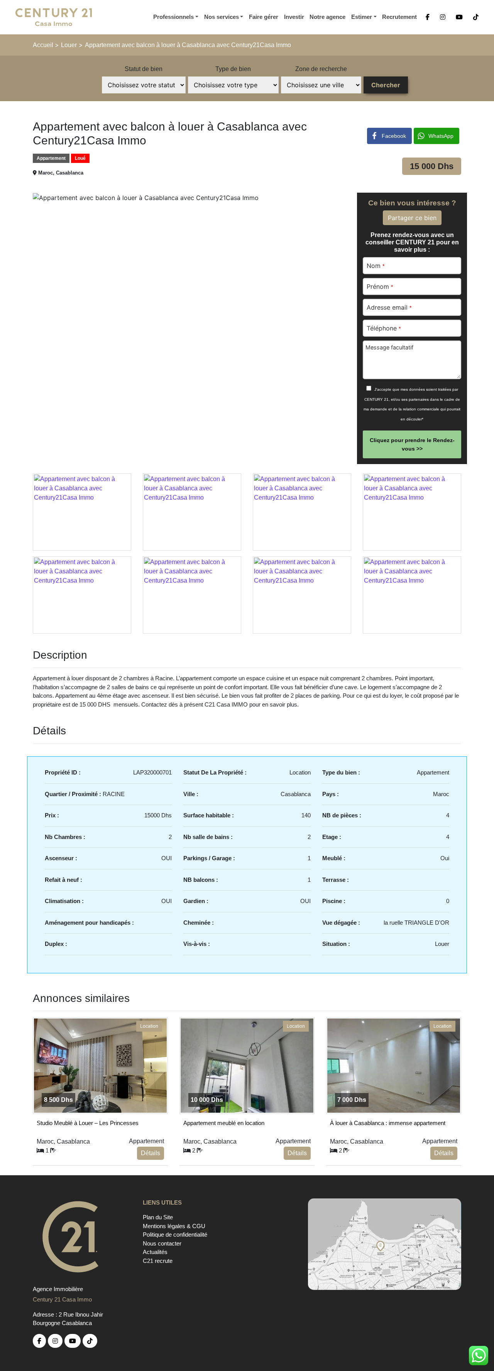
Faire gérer (263, 17)
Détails (150, 1153)
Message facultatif (389, 347)
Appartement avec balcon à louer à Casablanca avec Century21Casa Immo (188, 45)
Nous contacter (162, 1243)
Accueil (44, 45)
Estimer (361, 17)
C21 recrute (158, 1260)
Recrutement (399, 17)
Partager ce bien (412, 218)
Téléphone (384, 328)
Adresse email (389, 307)
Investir (294, 17)
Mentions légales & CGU (174, 1226)
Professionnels (173, 17)
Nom (375, 265)
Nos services (221, 17)
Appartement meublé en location (223, 1123)
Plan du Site (158, 1217)
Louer (69, 45)
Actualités (155, 1252)
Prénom (380, 286)
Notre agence (327, 17)
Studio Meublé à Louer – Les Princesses (88, 1123)
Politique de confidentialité (175, 1234)
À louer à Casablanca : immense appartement (387, 1123)
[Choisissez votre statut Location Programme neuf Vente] (144, 84)
